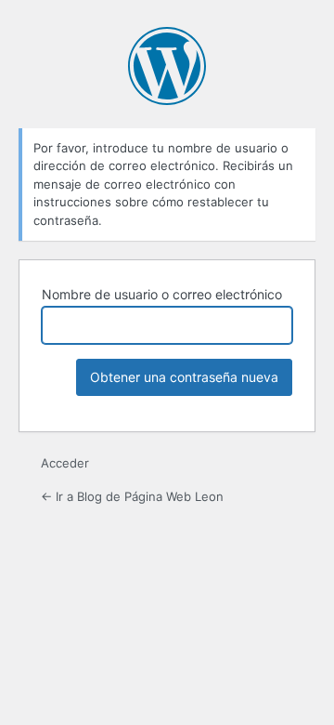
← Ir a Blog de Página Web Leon (132, 496)
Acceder (65, 462)
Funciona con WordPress (167, 66)
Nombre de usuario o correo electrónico (162, 294)
